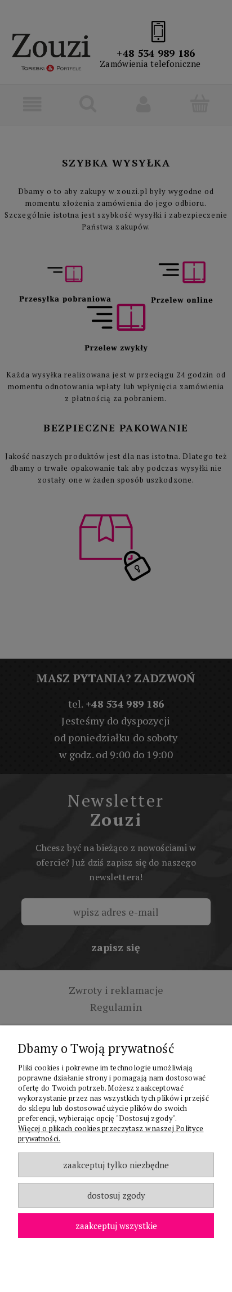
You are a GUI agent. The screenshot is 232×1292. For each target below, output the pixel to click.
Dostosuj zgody (116, 1195)
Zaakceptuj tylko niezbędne (116, 1165)
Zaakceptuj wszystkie (116, 1225)
